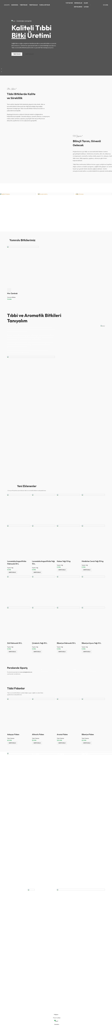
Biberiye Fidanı (88, 734)
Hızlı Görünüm (13, 731)
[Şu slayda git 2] (57, 72)
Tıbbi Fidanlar (10, 738)
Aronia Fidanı (62, 734)
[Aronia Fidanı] (68, 713)
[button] (12, 743)
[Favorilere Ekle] (18, 731)
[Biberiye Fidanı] (93, 713)
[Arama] (95, 5)
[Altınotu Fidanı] (43, 713)
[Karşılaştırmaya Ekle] (9, 731)
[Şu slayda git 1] (57, 69)
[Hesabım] (92, 5)
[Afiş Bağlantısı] (56, 207)
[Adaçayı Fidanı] (18, 713)
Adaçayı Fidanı (13, 734)
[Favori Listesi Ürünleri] (98, 5)
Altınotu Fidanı (38, 734)
